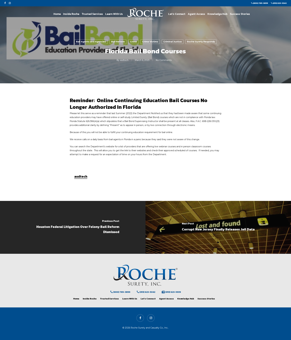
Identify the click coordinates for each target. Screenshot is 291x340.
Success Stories (206, 298)
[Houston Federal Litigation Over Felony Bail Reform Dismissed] (73, 227)
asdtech (124, 60)
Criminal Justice (172, 41)
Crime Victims (150, 41)
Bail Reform (118, 41)
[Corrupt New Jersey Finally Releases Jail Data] (218, 227)
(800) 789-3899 (121, 292)
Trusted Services (109, 298)
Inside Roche (90, 298)
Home (76, 298)
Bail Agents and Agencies (91, 41)
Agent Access (166, 298)
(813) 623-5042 (147, 292)
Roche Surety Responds (201, 41)
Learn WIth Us (129, 298)
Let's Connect (148, 298)
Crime (133, 41)
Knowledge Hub (185, 298)
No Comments (164, 60)
